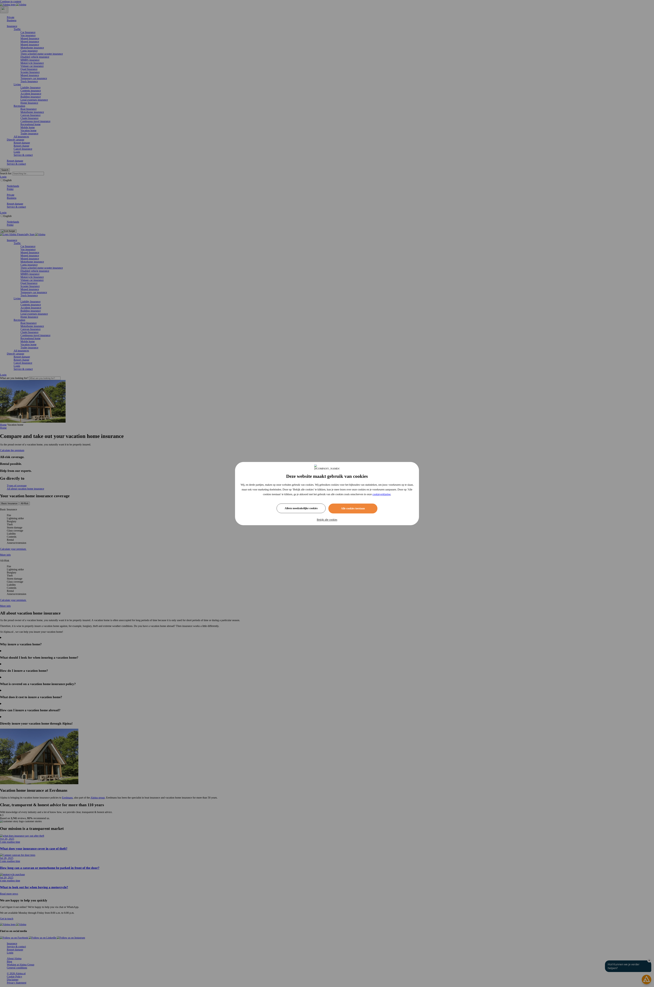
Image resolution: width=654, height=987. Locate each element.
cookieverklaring (381, 494)
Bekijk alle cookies (327, 519)
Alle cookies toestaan (353, 508)
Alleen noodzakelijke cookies (301, 508)
